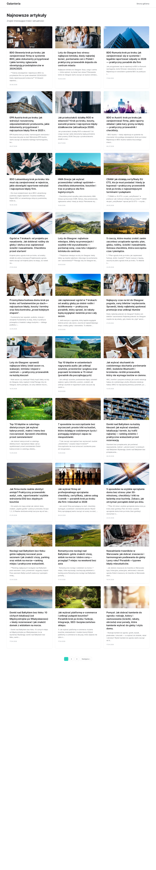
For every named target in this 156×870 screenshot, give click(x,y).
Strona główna (143, 4)
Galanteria (13, 3)
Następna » (86, 659)
